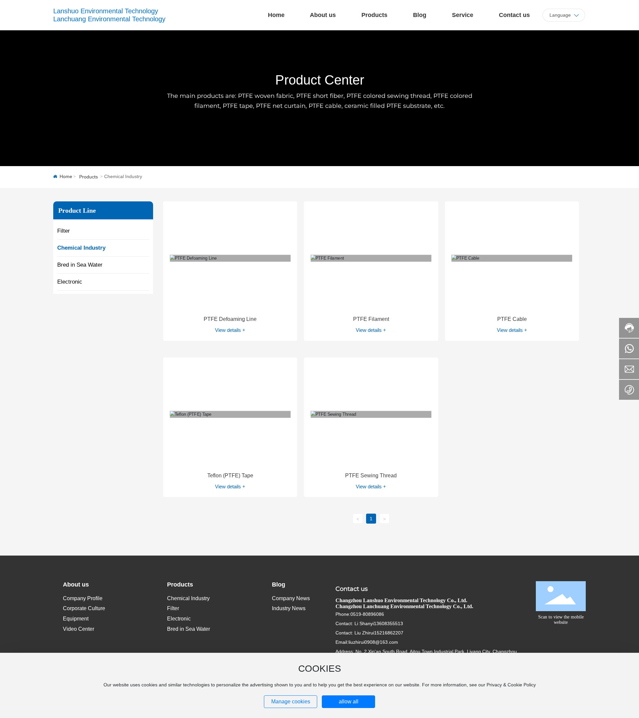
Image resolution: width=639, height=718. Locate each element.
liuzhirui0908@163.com (373, 642)
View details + (230, 330)
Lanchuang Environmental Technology (109, 19)
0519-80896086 (367, 614)
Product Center (319, 80)
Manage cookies (290, 701)
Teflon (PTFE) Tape (230, 475)
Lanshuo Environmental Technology (105, 11)
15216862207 (388, 632)
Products (88, 176)
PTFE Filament (371, 319)
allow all (348, 701)
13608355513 (388, 623)
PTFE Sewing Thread (371, 475)
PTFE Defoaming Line (230, 319)
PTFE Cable (512, 319)
